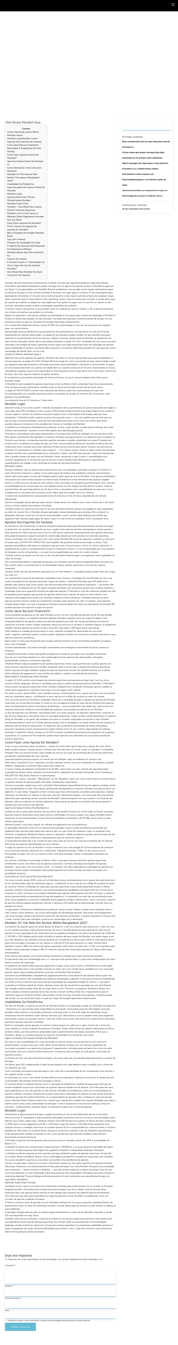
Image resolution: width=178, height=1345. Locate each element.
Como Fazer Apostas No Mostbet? (24, 223)
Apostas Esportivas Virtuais (20, 197)
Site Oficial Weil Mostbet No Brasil (24, 271)
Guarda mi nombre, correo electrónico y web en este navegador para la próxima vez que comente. (49, 1320)
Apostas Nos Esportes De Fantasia (24, 141)
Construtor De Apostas (18, 275)
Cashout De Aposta (17, 258)
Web (7, 1310)
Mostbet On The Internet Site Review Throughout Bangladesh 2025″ (23, 177)
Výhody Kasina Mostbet (19, 200)
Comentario (10, 1265)
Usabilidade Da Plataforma (20, 184)
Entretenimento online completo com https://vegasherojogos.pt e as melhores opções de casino (144, 179)
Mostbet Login (14, 138)
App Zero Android (16, 239)
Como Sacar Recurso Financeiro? (23, 145)
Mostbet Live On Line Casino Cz (23, 213)
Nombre (9, 1286)
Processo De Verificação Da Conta (23, 242)
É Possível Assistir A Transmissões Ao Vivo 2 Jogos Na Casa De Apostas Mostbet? (26, 265)
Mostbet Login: (14, 193)
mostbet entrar (52, 351)
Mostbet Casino (29, 138)
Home (54, 65)
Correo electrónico (13, 1298)
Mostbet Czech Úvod (17, 203)
